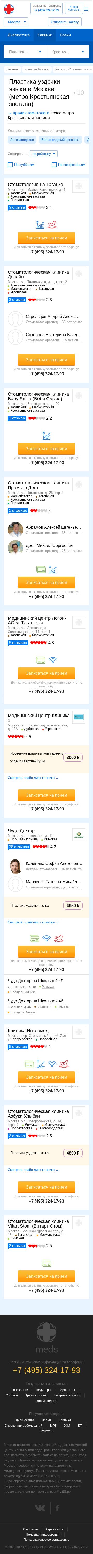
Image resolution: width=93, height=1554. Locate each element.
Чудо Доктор (21, 830)
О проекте (30, 1529)
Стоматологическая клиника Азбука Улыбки (38, 1114)
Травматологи (36, 1395)
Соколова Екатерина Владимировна (54, 335)
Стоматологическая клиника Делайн (38, 274)
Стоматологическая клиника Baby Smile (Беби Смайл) (38, 396)
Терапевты (67, 1390)
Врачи (65, 35)
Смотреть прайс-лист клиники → (33, 778)
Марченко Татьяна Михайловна (54, 882)
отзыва (17, 207)
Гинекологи (20, 1390)
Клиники (44, 35)
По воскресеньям (71, 165)
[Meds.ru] (46, 1337)
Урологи (12, 1395)
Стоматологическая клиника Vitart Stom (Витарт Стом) (38, 1224)
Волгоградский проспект (60, 140)
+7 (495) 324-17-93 (47, 8)
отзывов (18, 510)
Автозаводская (22, 140)
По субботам (24, 165)
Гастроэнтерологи (67, 1395)
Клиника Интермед (28, 1030)
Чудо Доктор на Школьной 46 (35, 1001)
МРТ (53, 1425)
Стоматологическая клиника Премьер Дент (38, 485)
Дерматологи (46, 1401)
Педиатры (43, 1390)
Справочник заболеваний (23, 1425)
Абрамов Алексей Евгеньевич (54, 527)
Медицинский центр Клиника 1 (39, 718)
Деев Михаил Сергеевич (49, 545)
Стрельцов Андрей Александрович (54, 316)
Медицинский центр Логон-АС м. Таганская (37, 620)
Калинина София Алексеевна (54, 864)
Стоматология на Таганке (35, 184)
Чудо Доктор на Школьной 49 (35, 981)
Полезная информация (43, 1534)
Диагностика (19, 35)
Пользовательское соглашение (46, 1540)
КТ (80, 1425)
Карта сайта (54, 1529)
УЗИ (67, 1425)
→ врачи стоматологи (28, 113)
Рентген (46, 1431)
